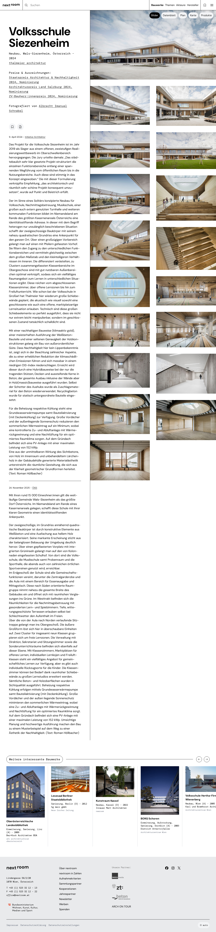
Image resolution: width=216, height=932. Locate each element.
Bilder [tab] (154, 15)
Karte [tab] (193, 15)
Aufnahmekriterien (70, 878)
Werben (63, 904)
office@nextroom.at (17, 895)
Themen (170, 5)
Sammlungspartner (70, 883)
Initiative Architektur (35, 136)
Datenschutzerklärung (33, 925)
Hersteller (193, 5)
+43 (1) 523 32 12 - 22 (23, 891)
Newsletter (65, 899)
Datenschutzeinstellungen (64, 925)
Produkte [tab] (206, 15)
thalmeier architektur (27, 63)
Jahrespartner (67, 894)
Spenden (64, 909)
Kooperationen (67, 888)
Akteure (180, 5)
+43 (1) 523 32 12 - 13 (23, 887)
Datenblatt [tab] (169, 15)
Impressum (12, 925)
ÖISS (34, 487)
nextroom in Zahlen (70, 873)
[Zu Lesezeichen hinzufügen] (12, 126)
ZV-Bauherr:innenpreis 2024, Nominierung (43, 96)
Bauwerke (157, 5)
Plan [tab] (182, 15)
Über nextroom (68, 868)
